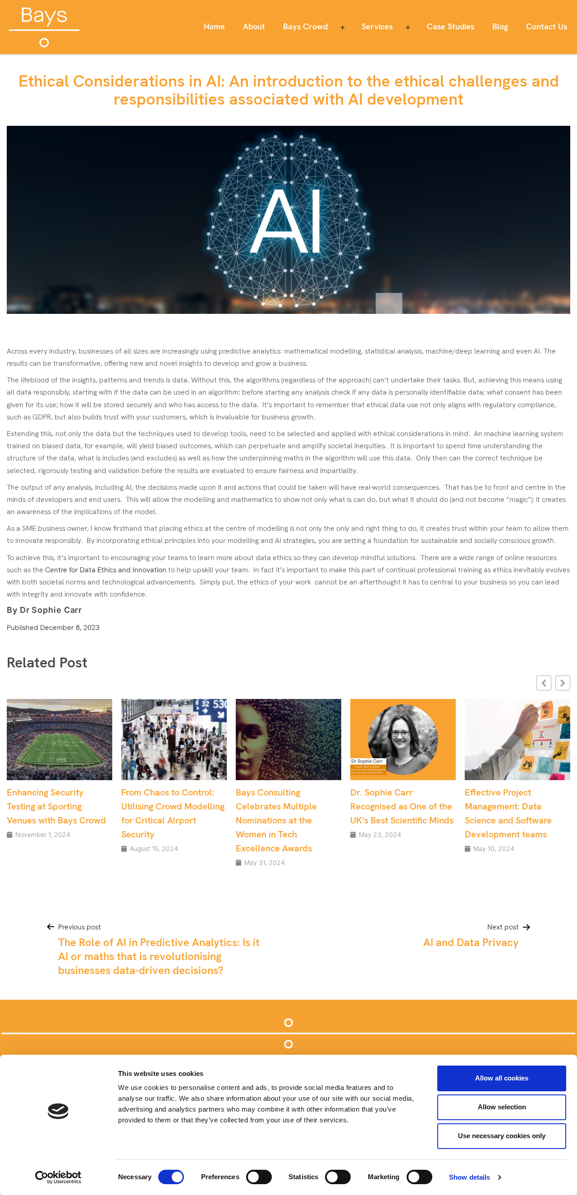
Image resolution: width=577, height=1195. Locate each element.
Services (377, 26)
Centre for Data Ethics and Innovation (105, 570)
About (254, 26)
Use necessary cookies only (501, 1136)
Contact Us (546, 26)
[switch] (259, 1177)
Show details (469, 1177)
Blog (500, 26)
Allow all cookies (501, 1078)
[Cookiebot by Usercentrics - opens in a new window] (58, 1177)
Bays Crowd (305, 26)
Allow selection (502, 1107)
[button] (562, 683)
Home (214, 26)
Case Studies (450, 26)
